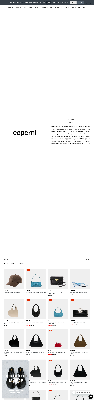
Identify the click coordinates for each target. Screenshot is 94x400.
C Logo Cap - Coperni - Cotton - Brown (12, 292)
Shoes (30, 7)
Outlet (84, 7)
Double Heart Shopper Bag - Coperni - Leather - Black (14, 353)
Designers (18, 7)
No (81, 2)
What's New (11, 7)
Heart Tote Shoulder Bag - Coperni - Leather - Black (36, 383)
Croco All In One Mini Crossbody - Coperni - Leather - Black (57, 292)
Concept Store (58, 7)
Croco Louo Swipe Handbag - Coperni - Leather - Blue (56, 323)
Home (68, 119)
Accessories (45, 7)
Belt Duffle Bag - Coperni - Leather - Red (56, 352)
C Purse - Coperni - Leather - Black (77, 322)
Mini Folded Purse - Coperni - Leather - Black (35, 352)
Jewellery (37, 7)
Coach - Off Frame (75, 7)
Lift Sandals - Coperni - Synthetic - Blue (78, 292)
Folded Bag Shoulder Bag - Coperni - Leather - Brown (80, 353)
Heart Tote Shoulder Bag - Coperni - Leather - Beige (14, 323)
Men (51, 7)
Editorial (67, 7)
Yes (73, 2)
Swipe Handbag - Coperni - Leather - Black (57, 382)
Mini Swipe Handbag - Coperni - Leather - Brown (35, 323)
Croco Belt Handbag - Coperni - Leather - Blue (36, 292)
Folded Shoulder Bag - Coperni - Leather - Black (79, 383)
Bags (25, 7)
